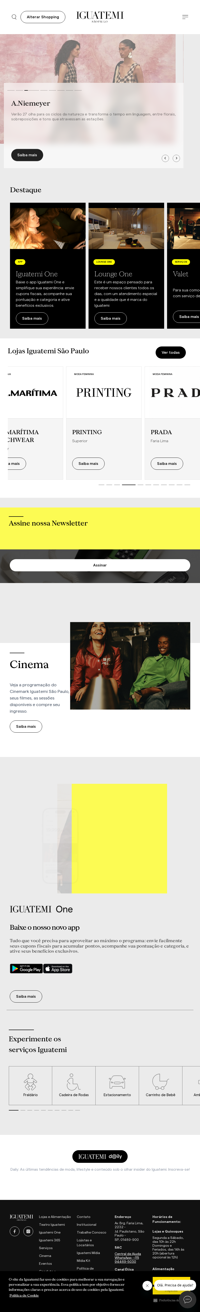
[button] (171, 1300)
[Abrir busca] (14, 17)
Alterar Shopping (43, 17)
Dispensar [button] (171, 1291)
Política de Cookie (24, 1295)
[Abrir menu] (185, 17)
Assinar (100, 565)
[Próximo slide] (190, 266)
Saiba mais (27, 155)
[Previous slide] (165, 158)
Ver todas (171, 352)
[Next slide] (176, 158)
